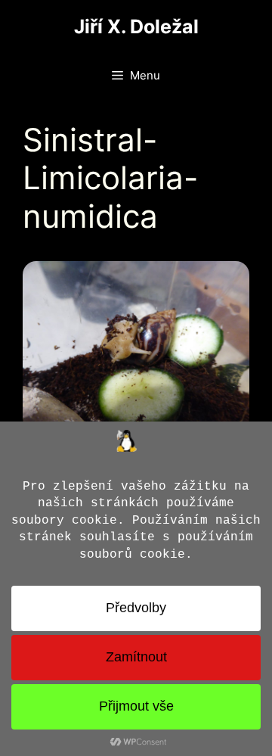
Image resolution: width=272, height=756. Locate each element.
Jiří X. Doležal (136, 26)
